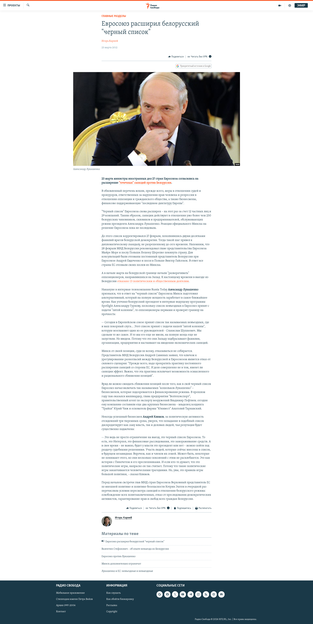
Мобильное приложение (70, 593)
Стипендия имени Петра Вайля (74, 599)
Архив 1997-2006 (65, 605)
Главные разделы (114, 16)
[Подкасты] (214, 594)
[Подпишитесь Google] (159, 594)
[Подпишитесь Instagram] (198, 594)
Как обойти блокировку (120, 599)
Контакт (61, 611)
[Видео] (280, 5)
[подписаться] (221, 594)
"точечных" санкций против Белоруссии (145, 182)
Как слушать (113, 593)
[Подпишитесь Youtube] (183, 594)
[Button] (176, 57)
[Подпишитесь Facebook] (167, 594)
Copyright (111, 611)
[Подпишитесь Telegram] (190, 594)
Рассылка (111, 605)
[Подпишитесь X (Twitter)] (175, 594)
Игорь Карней (110, 41)
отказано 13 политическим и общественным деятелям (153, 281)
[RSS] (206, 594)
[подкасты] (290, 5)
